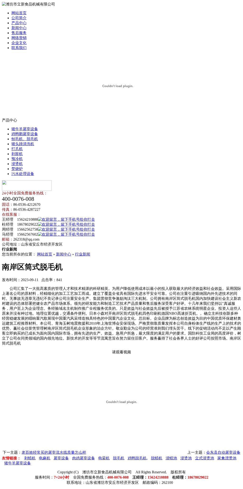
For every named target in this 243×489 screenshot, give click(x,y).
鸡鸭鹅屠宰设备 (24, 134)
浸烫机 (17, 164)
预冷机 (17, 159)
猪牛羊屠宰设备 (24, 129)
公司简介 (19, 18)
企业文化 (19, 43)
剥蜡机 (30, 458)
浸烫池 (186, 458)
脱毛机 (118, 458)
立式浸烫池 (204, 458)
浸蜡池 (171, 458)
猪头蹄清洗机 (22, 144)
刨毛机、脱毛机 (24, 139)
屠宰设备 (61, 458)
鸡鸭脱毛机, (138, 458)
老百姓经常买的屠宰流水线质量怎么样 (54, 452)
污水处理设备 (22, 174)
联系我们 (19, 48)
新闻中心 (19, 28)
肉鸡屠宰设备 (83, 458)
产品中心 (19, 23)
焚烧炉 (17, 169)
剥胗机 (17, 154)
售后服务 (19, 33)
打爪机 (17, 149)
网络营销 (19, 38)
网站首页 (19, 13)
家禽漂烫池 (226, 458)
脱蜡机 (156, 458)
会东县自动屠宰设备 (223, 452)
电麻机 (44, 458)
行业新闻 (82, 254)
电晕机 (104, 458)
